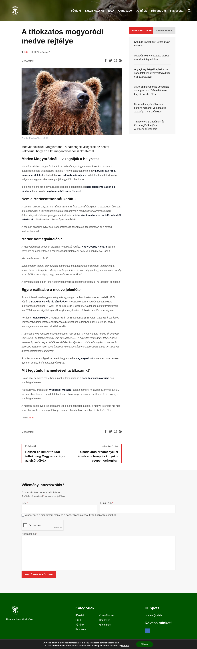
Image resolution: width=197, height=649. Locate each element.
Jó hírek (79, 624)
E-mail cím (106, 503)
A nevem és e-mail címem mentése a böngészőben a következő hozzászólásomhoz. (71, 515)
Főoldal (79, 615)
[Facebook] (147, 630)
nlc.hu (31, 418)
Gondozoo (104, 620)
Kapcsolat (80, 629)
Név (25, 503)
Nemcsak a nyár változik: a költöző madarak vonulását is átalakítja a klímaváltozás (150, 108)
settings (125, 645)
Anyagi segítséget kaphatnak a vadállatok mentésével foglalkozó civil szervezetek (152, 73)
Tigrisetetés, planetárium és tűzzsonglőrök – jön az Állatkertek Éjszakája (149, 125)
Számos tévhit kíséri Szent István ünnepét (152, 44)
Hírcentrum (105, 624)
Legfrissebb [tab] (164, 30)
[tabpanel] (152, 85)
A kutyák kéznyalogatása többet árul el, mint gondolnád (151, 57)
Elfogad (144, 644)
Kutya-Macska (107, 615)
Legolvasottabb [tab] (141, 30)
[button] (189, 10)
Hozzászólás (29, 534)
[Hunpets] (14, 10)
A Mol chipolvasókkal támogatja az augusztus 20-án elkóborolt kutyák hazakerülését (151, 90)
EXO (26, 52)
